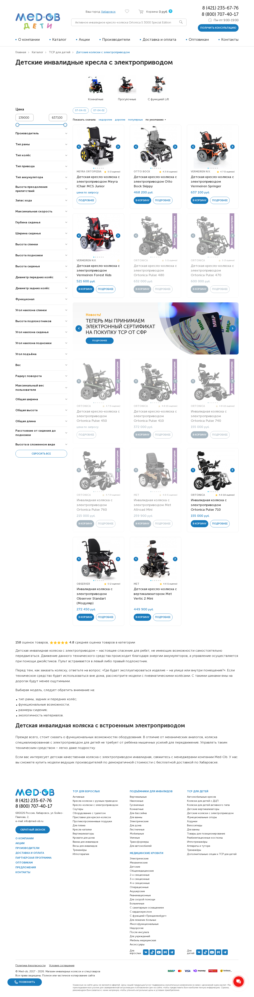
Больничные (137, 903)
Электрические (139, 821)
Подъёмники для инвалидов (151, 791)
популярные (135, 119)
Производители (116, 39)
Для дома (135, 825)
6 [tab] (103, 168)
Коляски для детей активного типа (208, 805)
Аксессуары (137, 944)
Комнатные (137, 809)
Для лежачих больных (143, 919)
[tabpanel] (98, 147)
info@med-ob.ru (33, 821)
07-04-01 (80, 110)
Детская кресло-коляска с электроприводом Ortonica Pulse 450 (98, 416)
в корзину (142, 200)
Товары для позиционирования (206, 833)
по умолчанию (155, 119)
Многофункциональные (144, 924)
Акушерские (137, 891)
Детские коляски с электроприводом (210, 813)
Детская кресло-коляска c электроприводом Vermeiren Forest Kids (98, 270)
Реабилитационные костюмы (205, 837)
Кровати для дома (84, 837)
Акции (84, 39)
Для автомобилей (141, 845)
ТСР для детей (59, 52)
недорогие (105, 119)
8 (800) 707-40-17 (220, 14)
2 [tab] (95, 168)
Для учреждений (140, 936)
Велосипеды (194, 825)
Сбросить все (41, 453)
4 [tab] (99, 168)
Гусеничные (137, 805)
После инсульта (139, 932)
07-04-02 (99, 110)
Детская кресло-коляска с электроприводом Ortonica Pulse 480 (155, 270)
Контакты (230, 39)
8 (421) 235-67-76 (220, 8)
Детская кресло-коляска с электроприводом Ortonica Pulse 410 (155, 416)
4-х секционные (140, 883)
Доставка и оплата (159, 39)
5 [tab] (101, 168)
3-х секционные (139, 879)
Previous (79, 147)
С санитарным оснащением (147, 907)
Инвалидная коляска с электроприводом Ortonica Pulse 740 (209, 416)
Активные (78, 796)
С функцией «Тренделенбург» (148, 915)
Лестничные (137, 829)
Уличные (135, 837)
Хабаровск (108, 11)
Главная (20, 52)
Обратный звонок (32, 829)
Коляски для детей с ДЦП (202, 800)
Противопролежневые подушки (92, 821)
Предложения (25, 867)
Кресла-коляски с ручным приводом (95, 800)
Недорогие (137, 928)
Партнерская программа (33, 857)
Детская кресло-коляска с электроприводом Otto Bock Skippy (155, 181)
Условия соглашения (61, 965)
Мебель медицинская (143, 940)
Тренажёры (80, 850)
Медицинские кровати (146, 853)
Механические (139, 862)
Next (118, 147)
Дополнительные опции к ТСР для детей (212, 854)
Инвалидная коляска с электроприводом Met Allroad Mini (152, 504)
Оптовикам (199, 39)
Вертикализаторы (83, 833)
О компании (29, 39)
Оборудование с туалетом (89, 813)
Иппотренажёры (197, 841)
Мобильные (137, 833)
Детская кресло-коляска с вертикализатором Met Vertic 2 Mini (155, 593)
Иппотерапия (81, 854)
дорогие (120, 119)
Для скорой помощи (142, 899)
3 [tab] (97, 168)
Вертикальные (138, 796)
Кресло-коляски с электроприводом (95, 805)
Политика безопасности (30, 965)
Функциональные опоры (202, 817)
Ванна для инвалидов (85, 841)
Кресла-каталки (82, 829)
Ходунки (192, 821)
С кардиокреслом (141, 911)
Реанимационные (140, 895)
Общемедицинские (142, 870)
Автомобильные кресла (201, 796)
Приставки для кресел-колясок (92, 817)
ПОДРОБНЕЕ (99, 340)
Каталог (59, 39)
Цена (19, 109)
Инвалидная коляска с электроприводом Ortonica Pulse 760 (94, 504)
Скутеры (78, 809)
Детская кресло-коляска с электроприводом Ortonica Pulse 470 (212, 270)
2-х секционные (139, 874)
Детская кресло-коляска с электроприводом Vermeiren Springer (212, 181)
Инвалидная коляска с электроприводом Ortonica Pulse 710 (209, 504)
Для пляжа (79, 825)
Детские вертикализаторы (203, 809)
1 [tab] (93, 168)
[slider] (17, 125)
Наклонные (136, 800)
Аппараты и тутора (198, 845)
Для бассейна (138, 813)
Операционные (139, 887)
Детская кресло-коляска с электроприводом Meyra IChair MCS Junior (98, 181)
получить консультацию (218, 27)
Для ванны (136, 817)
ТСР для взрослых (86, 791)
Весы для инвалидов (85, 845)
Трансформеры (139, 841)
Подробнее (86, 200)
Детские (135, 866)
